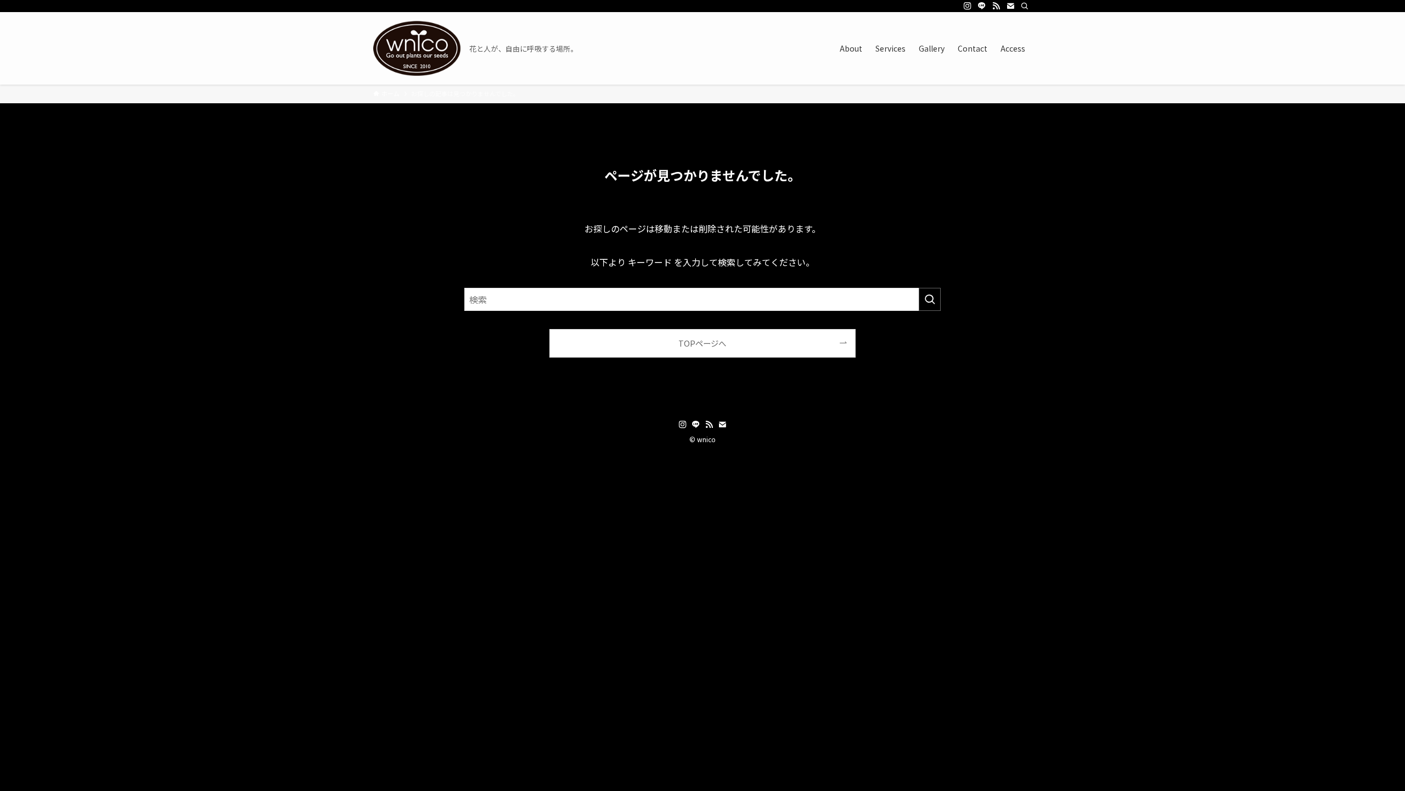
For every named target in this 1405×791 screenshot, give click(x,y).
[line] (982, 6)
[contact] (1010, 6)
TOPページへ (702, 343)
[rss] (996, 6)
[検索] (1025, 6)
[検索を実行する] (930, 299)
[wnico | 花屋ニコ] (416, 48)
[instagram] (967, 6)
